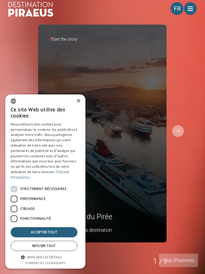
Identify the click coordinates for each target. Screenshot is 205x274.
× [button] (78, 101)
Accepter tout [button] (44, 232)
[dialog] (45, 181)
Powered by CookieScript (45, 263)
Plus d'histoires (178, 260)
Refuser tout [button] (44, 245)
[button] (45, 257)
